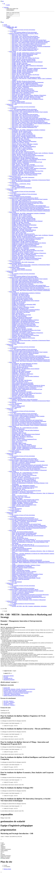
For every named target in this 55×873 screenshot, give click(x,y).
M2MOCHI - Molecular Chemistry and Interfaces (23, 567)
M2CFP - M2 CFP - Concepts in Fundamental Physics (24, 439)
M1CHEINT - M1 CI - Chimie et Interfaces (22, 132)
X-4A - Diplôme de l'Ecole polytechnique (21, 196)
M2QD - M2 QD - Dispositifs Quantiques (21, 94)
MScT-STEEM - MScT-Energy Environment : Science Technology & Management (31, 210)
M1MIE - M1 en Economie (18, 303)
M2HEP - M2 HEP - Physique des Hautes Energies (23, 81)
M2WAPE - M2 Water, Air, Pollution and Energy (23, 395)
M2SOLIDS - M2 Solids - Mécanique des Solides (23, 172)
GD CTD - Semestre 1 (8, 701)
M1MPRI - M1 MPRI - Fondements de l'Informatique (24, 141)
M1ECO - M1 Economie (17, 431)
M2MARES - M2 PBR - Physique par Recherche (23, 156)
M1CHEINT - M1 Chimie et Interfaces (21, 295)
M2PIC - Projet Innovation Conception (21, 449)
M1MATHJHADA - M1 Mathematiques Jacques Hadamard (25, 368)
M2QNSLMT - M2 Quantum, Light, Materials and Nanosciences (27, 393)
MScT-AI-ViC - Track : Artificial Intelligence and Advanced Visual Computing (30, 111)
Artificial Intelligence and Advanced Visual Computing (15, 693)
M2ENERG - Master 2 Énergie (19, 443)
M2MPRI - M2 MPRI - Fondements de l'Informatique (24, 160)
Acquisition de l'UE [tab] (7, 678)
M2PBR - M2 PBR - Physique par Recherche (22, 88)
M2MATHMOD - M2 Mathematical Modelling (22, 384)
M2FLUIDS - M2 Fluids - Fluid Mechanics (22, 380)
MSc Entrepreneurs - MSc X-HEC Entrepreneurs (23, 177)
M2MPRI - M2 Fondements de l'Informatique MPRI (24, 325)
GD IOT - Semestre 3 (8, 703)
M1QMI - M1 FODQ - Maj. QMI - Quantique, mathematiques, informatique (29, 606)
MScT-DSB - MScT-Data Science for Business (22, 204)
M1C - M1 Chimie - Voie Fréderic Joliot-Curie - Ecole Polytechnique (27, 535)
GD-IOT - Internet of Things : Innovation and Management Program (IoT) (29, 527)
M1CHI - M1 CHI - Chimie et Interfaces (21, 56)
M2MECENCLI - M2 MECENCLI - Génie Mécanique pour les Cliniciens (29, 159)
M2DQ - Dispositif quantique (18, 554)
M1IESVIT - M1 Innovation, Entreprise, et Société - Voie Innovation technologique (31, 540)
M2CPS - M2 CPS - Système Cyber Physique (22, 149)
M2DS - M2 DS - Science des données (21, 76)
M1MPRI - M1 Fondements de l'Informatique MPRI (24, 304)
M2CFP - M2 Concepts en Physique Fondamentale (23, 310)
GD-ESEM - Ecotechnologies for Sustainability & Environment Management (29, 526)
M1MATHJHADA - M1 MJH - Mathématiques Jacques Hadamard (27, 137)
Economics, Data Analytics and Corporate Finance (14, 690)
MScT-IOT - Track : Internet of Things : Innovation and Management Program (30, 42)
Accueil (5, 24)
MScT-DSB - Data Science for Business (21, 418)
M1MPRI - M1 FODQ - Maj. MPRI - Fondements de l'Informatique (27, 65)
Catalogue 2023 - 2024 (11, 271)
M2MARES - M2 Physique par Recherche (21, 318)
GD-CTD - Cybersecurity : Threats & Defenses (23, 592)
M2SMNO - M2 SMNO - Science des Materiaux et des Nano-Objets (27, 96)
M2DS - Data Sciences (17, 441)
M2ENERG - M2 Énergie (18, 379)
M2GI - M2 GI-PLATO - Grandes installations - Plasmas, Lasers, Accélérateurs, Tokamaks (32, 153)
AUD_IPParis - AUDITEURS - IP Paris (21, 183)
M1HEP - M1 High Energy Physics (20, 367)
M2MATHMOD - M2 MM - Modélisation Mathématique (25, 83)
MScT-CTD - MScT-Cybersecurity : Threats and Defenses (25, 280)
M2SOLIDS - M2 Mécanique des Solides (21, 336)
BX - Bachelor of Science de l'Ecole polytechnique (23, 29)
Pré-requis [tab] (5, 677)
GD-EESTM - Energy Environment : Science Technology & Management (29, 525)
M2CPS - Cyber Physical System (19, 440)
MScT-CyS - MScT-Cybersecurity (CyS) (21, 200)
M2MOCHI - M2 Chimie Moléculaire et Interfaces (23, 323)
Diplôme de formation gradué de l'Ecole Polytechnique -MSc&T (23, 33)
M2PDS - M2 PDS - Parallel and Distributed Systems (24, 504)
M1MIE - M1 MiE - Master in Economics (21, 435)
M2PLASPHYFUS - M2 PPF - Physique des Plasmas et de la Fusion (27, 165)
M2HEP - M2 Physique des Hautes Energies (22, 317)
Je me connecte (10, 10)
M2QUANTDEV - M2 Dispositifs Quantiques (22, 334)
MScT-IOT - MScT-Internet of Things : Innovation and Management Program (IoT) (31, 209)
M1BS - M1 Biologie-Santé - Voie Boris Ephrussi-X (24, 534)
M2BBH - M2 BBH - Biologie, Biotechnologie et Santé (24, 70)
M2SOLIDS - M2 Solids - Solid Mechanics (22, 394)
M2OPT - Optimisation (17, 569)
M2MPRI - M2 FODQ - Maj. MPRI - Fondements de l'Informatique (27, 85)
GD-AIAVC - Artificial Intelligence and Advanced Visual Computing (27, 590)
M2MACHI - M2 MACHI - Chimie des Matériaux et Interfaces (26, 239)
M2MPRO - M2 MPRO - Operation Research (22, 503)
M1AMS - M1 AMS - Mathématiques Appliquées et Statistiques (26, 52)
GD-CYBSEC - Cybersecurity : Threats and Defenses (24, 521)
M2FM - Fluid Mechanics (18, 557)
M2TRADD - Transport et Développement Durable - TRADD (26, 578)
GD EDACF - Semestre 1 (9, 705)
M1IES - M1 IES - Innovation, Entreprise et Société (23, 60)
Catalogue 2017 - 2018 (11, 601)
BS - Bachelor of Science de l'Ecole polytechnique (23, 273)
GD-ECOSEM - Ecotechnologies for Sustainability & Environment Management (30, 594)
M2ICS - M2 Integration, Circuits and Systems (22, 382)
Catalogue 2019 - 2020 (11, 512)
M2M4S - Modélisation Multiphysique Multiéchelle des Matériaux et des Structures (31, 561)
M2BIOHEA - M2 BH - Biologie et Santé (21, 145)
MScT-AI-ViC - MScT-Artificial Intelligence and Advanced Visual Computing (30, 199)
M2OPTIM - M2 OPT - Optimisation (20, 87)
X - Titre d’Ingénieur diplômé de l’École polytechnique (24, 32)
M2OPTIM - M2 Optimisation (19, 327)
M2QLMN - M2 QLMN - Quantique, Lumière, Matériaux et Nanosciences (29, 168)
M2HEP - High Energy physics (19, 558)
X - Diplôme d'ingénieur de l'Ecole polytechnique (23, 517)
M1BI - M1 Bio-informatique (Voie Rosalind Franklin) (24, 533)
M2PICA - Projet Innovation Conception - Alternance (24, 571)
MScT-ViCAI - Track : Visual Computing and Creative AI (25, 49)
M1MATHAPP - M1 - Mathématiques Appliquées (23, 485)
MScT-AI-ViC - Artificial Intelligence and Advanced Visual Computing (28, 416)
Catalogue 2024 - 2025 (11, 189)
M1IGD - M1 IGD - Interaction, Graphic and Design (24, 480)
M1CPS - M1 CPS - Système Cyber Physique (22, 133)
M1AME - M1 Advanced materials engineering (22, 531)
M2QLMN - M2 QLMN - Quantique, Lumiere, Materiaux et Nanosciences (29, 95)
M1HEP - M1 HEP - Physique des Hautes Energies (23, 59)
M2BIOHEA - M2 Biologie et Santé (20, 308)
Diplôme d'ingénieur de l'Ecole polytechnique (13, 695)
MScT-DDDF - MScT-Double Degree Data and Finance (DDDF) (27, 201)
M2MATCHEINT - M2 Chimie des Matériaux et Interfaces (25, 319)
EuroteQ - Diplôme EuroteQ (18, 101)
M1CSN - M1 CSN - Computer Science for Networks (24, 475)
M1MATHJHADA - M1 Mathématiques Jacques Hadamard (25, 300)
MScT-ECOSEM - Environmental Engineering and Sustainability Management (30, 465)
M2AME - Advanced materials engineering (22, 548)
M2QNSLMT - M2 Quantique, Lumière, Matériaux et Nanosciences (27, 332)
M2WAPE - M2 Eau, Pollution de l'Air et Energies (23, 337)
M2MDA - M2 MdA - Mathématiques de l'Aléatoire (24, 447)
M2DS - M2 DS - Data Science (19, 150)
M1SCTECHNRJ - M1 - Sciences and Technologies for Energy (26, 490)
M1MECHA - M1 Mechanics (18, 370)
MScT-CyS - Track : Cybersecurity (20, 34)
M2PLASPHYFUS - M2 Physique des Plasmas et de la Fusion (26, 330)
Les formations (6, 25)
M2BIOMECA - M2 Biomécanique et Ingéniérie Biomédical (26, 309)
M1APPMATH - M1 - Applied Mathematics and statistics (25, 427)
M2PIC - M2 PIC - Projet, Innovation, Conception (23, 164)
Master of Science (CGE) (15, 176)
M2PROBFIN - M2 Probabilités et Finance (22, 331)
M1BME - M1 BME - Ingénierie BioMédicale (22, 55)
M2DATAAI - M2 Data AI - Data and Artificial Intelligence (25, 376)
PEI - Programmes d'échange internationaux (22, 102)
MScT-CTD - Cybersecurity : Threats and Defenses (23, 417)
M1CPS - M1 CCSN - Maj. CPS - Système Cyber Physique (25, 58)
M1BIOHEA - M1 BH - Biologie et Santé (21, 131)
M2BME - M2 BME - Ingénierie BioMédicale (22, 72)
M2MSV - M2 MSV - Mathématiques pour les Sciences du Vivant (27, 86)
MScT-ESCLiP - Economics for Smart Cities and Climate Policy (26, 422)
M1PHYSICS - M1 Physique (18, 305)
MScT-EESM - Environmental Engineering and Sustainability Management (29, 421)
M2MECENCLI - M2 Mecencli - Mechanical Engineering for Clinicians (28, 385)
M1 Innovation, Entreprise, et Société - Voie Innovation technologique (19, 689)
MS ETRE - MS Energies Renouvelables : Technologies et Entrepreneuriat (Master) (31, 180)
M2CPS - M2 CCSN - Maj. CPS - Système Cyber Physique (25, 74)
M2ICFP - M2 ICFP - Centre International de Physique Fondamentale (28, 82)
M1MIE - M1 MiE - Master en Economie (21, 64)
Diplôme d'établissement (14, 195)
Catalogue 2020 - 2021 (11, 453)
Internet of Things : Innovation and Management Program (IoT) (17, 691)
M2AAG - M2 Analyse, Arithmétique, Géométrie (23, 307)
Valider (8, 17)
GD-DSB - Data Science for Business (20, 522)
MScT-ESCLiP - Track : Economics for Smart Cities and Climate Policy (28, 120)
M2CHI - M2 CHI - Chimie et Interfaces (21, 73)
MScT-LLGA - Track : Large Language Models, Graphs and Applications (29, 43)
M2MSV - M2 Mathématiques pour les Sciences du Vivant (25, 326)
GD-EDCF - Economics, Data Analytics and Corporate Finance (26, 524)
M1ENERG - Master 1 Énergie (19, 432)
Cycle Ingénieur (12, 31)
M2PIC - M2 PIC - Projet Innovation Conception (23, 90)
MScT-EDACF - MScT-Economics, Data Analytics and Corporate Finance (29, 205)
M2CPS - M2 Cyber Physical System (20, 375)
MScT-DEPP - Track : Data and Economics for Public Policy (26, 37)
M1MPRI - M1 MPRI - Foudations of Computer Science (25, 486)
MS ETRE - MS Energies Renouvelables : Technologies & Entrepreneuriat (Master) (31, 400)
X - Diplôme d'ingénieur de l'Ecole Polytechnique (23, 603)
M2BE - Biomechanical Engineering (20, 549)
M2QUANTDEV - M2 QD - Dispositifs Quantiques (24, 169)
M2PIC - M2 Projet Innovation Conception (22, 391)
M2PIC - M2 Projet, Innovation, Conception (22, 328)
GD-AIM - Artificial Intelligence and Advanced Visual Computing (27, 520)
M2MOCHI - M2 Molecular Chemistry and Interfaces (24, 388)
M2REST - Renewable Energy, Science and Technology (25, 399)
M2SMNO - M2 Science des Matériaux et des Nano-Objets (25, 335)
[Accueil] (2, 1)
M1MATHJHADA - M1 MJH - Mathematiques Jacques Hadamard (27, 61)
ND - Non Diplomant (17, 403)
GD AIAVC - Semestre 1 (9, 702)
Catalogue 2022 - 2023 (11, 344)
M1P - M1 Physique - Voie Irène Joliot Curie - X (23, 488)
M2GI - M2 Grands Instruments (19, 316)
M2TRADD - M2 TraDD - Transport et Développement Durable (26, 173)
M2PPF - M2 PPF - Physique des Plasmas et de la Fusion (25, 91)
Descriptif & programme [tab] (8, 679)
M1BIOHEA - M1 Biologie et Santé (20, 294)
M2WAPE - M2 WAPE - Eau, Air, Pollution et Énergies (24, 174)
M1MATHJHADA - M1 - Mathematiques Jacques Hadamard (26, 434)
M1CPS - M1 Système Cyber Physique (21, 296)
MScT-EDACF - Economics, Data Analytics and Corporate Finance (27, 420)
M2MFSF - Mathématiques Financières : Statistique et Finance (26, 565)
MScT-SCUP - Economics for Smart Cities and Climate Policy (26, 468)
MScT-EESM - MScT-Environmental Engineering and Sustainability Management (30, 206)
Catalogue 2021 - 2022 (11, 408)
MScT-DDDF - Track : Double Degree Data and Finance (25, 36)
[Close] (1, 839)
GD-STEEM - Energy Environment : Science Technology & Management (29, 599)
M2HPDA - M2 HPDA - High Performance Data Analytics (25, 499)
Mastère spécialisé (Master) (15, 178)
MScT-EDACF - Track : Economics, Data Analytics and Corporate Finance (29, 40)
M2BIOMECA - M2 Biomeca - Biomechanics (22, 373)
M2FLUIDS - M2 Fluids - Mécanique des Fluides (23, 151)
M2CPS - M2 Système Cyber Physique (21, 312)
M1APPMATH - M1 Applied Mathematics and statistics (24, 363)
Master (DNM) (12, 51)
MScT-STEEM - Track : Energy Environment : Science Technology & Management (31, 46)
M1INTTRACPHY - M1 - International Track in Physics (25, 481)
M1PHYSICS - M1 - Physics (18, 489)
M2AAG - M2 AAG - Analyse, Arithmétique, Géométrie (25, 69)
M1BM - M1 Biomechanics (18, 429)
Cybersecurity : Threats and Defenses (11, 694)
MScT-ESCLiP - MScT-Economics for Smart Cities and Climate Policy (28, 208)
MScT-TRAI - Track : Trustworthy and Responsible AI (24, 47)
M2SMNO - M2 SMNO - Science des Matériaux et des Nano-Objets (27, 171)
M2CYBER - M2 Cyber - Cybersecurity (21, 497)
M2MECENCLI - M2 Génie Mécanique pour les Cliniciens (25, 322)
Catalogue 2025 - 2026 (11, 104)
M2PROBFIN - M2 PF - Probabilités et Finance (23, 92)
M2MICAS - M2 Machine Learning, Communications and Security (27, 386)
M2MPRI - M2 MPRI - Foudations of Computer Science (25, 502)
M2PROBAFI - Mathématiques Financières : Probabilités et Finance (27, 574)
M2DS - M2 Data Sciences (18, 377)
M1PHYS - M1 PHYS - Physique (20, 67)
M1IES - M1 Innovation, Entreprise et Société (22, 299)
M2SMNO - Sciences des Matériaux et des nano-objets (24, 576)
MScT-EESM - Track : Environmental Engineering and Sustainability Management (31, 41)
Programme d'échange (14, 100)
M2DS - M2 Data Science (18, 313)
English (8, 4)
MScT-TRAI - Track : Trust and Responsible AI (23, 124)
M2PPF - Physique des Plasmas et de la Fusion (22, 572)
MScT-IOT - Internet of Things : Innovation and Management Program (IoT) (29, 423)
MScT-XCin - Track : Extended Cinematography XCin (24, 50)
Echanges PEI (6, 687)
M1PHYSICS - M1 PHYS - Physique (20, 142)
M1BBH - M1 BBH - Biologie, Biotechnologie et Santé (24, 54)
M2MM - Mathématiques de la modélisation (22, 566)
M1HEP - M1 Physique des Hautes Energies (22, 298)
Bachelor (11, 28)
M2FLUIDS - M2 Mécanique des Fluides (21, 314)
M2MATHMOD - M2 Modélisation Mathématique (23, 321)
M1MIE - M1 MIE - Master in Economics (21, 371)
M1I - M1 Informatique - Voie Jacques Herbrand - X (24, 479)
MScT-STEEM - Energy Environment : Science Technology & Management (29, 425)
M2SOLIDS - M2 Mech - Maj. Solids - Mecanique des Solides (26, 97)
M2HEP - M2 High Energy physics (20, 381)
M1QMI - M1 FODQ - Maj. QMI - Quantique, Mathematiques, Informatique (29, 68)
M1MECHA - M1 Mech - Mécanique (20, 138)
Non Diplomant (12, 182)
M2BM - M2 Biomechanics (18, 438)
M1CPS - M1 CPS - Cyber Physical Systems (22, 366)
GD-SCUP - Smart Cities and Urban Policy (22, 529)
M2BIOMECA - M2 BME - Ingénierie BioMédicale (24, 146)
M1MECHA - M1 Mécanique (19, 302)
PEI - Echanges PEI (16, 407)
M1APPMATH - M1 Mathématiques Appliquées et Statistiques (26, 293)
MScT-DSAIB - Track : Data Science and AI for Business (25, 38)
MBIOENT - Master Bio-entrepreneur (20, 579)
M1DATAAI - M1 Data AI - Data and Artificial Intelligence (25, 430)
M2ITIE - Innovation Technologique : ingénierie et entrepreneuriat (27, 560)
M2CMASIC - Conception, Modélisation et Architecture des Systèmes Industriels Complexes (33, 553)
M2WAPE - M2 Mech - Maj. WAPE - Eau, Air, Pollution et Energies (27, 99)
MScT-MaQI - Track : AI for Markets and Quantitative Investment (27, 45)
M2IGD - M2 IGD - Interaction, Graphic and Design (24, 445)
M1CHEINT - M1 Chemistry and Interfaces (22, 364)
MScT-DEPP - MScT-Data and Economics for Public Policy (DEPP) (27, 203)
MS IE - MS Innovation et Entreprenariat (21, 181)
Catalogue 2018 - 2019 (11, 583)
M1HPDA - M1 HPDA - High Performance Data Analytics (25, 477)
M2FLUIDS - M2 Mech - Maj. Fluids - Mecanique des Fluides (26, 77)
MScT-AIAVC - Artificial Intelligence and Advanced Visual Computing (28, 461)
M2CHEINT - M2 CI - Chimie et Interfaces (22, 147)
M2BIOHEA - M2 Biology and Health (21, 372)
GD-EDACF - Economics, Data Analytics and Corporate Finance (27, 596)
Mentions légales (7, 869)
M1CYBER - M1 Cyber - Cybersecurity (21, 476)
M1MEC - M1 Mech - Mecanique (19, 63)
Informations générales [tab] (8, 675)
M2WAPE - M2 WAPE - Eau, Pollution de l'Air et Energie (25, 259)
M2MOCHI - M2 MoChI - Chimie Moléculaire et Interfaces (25, 244)
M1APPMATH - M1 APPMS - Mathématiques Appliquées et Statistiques (28, 129)
